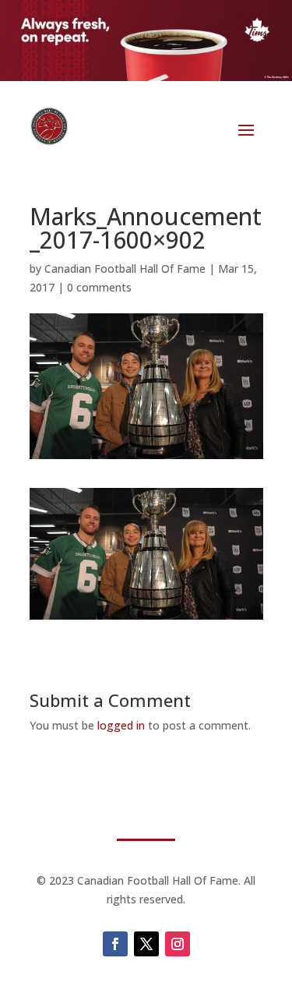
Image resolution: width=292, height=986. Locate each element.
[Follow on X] (146, 943)
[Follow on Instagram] (177, 943)
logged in (121, 725)
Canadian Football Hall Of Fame (125, 268)
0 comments (99, 287)
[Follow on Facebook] (115, 943)
